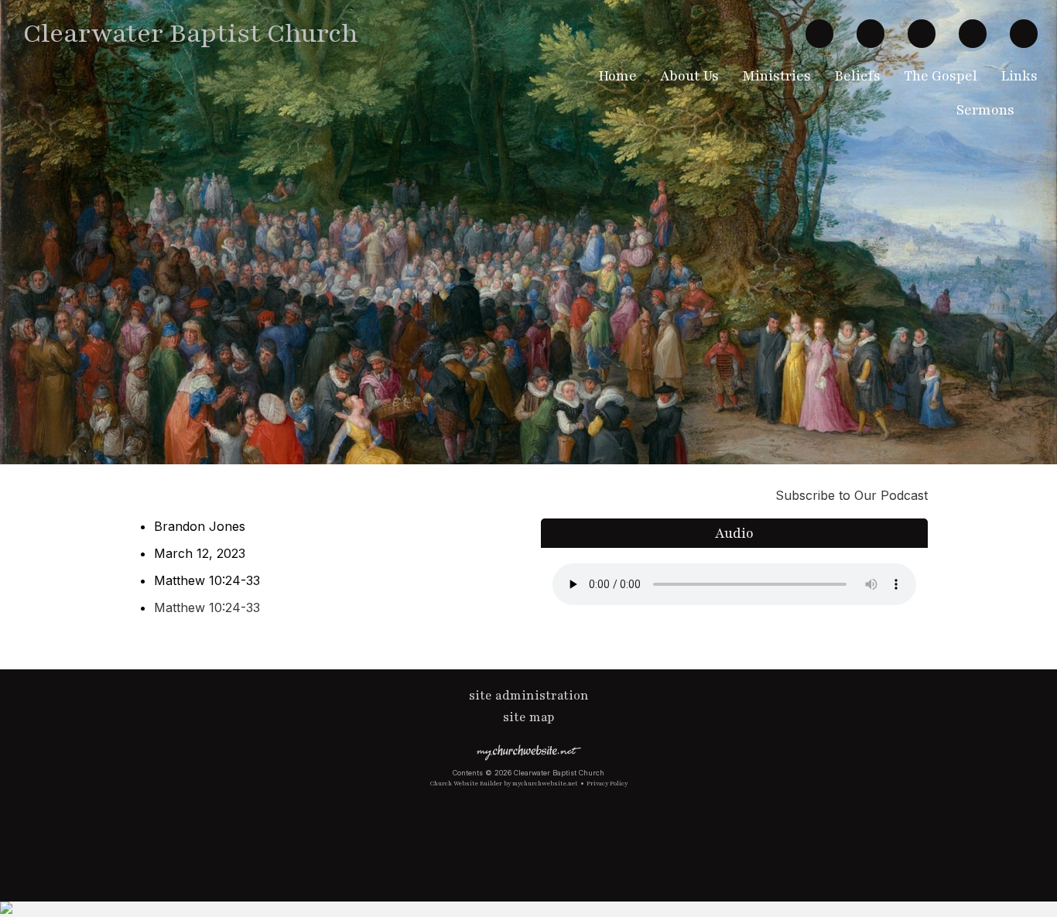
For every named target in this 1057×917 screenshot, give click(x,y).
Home (617, 76)
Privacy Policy (607, 783)
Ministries (776, 76)
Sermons (985, 110)
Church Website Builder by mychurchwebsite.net (504, 783)
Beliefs (857, 76)
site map (529, 717)
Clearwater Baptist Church (190, 33)
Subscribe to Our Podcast (849, 495)
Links (1019, 76)
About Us (689, 76)
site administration (529, 695)
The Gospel (940, 76)
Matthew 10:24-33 (207, 607)
